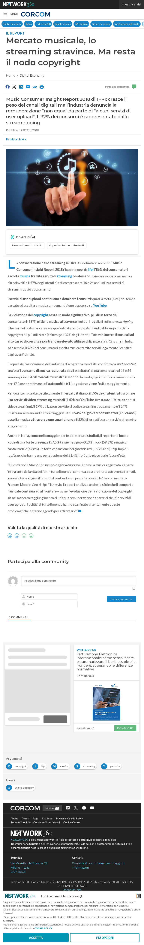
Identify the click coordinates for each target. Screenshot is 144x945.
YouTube (100, 305)
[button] (10, 14)
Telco (28, 24)
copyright (40, 315)
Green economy (101, 24)
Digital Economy (12, 24)
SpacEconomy (63, 24)
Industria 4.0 (43, 24)
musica (25, 276)
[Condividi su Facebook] (7, 87)
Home (10, 75)
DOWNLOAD (125, 728)
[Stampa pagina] (42, 87)
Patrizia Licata (16, 139)
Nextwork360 (19, 839)
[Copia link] (35, 87)
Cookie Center (72, 822)
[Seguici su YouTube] (92, 808)
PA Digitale (81, 24)
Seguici (50, 807)
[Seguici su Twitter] (76, 808)
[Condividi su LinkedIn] (21, 87)
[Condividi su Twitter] (14, 87)
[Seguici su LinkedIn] (68, 808)
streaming (65, 276)
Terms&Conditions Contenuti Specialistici (35, 822)
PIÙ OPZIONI (105, 937)
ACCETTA (36, 937)
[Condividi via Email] (28, 87)
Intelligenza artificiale (126, 24)
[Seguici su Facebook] (84, 808)
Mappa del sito (72, 890)
